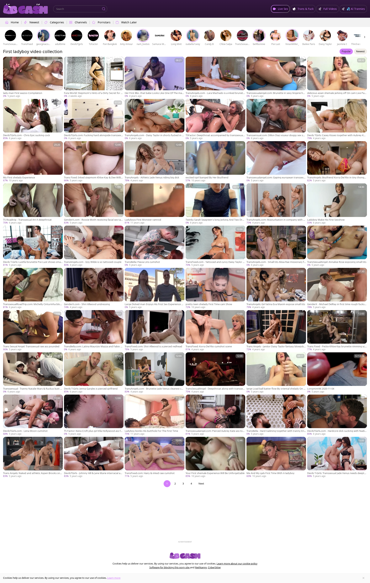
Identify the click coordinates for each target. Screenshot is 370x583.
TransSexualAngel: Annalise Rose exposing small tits (336, 262)
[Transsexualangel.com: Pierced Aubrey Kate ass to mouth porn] (215, 415)
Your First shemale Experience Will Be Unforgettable (215, 473)
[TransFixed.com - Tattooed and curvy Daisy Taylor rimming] (215, 246)
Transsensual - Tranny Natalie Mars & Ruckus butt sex (33, 388)
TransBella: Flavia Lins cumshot (142, 262)
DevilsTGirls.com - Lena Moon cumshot (25, 431)
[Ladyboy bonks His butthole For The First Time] (154, 415)
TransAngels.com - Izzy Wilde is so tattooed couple (92, 262)
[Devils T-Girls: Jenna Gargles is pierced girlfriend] (94, 372)
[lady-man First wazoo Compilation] (33, 77)
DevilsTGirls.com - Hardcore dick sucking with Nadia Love (336, 431)
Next (201, 483)
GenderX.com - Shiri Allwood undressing (87, 304)
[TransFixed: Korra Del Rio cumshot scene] (215, 330)
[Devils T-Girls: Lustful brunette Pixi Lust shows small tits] (33, 246)
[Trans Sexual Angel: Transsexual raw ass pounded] (33, 330)
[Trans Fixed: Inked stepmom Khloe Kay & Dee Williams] (94, 161)
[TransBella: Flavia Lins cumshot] (154, 246)
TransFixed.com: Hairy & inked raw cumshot (150, 473)
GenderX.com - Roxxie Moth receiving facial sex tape (93, 220)
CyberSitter (214, 567)
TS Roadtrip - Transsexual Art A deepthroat (27, 220)
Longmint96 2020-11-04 (320, 388)
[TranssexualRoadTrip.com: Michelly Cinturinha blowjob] (33, 288)
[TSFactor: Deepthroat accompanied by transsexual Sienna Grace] (215, 119)
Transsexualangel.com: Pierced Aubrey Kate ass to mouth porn (214, 431)
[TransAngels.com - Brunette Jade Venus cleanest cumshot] (154, 372)
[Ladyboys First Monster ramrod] (154, 203)
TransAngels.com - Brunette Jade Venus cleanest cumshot (154, 388)
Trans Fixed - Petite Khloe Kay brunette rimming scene (336, 346)
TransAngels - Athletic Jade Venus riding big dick (152, 177)
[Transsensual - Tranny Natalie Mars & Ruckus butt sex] (33, 372)
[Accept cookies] (363, 578)
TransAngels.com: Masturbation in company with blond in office (275, 220)
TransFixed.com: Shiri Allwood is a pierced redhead (153, 346)
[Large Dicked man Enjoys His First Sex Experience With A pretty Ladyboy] (154, 288)
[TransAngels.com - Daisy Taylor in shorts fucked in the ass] (154, 119)
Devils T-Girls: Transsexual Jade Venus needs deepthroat (337, 473)
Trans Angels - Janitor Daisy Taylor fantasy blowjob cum (275, 346)
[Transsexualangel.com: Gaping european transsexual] (276, 161)
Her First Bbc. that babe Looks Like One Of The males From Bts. (154, 93)
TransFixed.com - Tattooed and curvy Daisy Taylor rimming (215, 262)
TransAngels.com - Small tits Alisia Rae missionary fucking (275, 262)
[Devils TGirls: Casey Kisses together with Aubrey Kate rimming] (337, 119)
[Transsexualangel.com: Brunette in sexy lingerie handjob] (276, 77)
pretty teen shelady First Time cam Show (209, 304)
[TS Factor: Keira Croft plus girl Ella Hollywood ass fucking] (94, 415)
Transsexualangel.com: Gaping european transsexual (275, 177)
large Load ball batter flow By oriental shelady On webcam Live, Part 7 (275, 388)
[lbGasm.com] (25, 9)
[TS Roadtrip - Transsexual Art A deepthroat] (33, 203)
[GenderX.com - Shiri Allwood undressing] (94, 288)
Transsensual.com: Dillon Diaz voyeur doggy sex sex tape (276, 135)
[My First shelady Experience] (33, 161)
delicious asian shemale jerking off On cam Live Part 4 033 (336, 93)
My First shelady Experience (19, 177)
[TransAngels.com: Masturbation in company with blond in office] (276, 203)
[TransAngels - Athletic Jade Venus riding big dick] (154, 161)
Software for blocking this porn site (169, 567)
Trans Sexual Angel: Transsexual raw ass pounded (31, 346)
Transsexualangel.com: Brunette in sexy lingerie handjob (276, 93)
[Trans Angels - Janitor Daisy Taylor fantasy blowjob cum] (276, 330)
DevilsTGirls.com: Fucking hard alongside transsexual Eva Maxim (93, 135)
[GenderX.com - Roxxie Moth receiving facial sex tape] (94, 203)
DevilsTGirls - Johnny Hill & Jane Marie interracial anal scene (93, 473)
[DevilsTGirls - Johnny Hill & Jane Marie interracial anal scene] (94, 457)
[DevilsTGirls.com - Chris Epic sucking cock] (33, 119)
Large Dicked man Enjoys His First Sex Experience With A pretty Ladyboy (154, 304)
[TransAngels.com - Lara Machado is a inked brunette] (215, 77)
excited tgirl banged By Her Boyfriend (207, 177)
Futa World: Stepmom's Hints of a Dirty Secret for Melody (93, 93)
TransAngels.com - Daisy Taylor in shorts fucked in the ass (154, 135)
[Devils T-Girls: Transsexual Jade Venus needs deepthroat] (337, 457)
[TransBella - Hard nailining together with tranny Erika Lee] (276, 415)
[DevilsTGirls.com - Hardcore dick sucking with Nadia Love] (337, 415)
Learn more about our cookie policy (237, 563)
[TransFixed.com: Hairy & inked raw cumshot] (154, 457)
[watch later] (8, 61)
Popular (346, 51)
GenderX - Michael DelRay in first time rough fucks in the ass (336, 304)
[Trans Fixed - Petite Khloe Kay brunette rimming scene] (337, 330)
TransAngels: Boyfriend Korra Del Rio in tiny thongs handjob (336, 177)
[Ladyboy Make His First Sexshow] (337, 203)
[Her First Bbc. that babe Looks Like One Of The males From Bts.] (154, 77)
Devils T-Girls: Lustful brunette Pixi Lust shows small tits (32, 262)
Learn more (113, 578)
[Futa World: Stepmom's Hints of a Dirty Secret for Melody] (94, 77)
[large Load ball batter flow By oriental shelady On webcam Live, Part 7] (276, 372)
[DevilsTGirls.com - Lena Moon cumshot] (33, 415)
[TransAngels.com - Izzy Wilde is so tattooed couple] (94, 246)
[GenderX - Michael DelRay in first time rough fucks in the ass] (337, 288)
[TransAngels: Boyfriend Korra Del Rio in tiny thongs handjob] (337, 161)
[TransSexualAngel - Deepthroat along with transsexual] (215, 372)
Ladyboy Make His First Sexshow (326, 220)
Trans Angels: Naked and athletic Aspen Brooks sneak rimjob (33, 473)
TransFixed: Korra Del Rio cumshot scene (209, 346)
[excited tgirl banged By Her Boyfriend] (215, 161)
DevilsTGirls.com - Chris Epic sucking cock (26, 135)
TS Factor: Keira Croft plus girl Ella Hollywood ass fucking (93, 431)
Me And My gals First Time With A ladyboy (270, 473)
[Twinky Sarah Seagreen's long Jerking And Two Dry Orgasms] (215, 203)
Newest (360, 51)
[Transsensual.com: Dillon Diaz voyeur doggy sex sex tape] (276, 119)
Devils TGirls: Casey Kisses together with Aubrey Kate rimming (336, 135)
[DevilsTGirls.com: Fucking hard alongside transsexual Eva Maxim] (94, 119)
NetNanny (201, 567)
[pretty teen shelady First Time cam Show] (215, 288)
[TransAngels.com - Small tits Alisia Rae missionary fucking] (276, 246)
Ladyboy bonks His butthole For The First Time (151, 431)
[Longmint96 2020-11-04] (337, 372)
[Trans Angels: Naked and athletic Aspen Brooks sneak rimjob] (33, 457)
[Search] (103, 9)
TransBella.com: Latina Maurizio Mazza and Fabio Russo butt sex (94, 346)
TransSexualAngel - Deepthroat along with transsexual (215, 388)
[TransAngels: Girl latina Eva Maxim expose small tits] (276, 288)
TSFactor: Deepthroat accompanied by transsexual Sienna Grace (214, 135)
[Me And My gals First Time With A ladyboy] (276, 457)
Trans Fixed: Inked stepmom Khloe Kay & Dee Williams (93, 177)
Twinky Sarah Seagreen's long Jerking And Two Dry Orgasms (215, 220)
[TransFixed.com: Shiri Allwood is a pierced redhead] (154, 330)
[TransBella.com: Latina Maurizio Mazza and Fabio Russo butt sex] (94, 330)
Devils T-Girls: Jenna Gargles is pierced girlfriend (91, 388)
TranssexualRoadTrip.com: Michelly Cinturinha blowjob (32, 304)
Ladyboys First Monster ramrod (143, 220)
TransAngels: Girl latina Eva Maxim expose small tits (275, 304)
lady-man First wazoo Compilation (22, 93)
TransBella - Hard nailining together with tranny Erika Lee (275, 431)
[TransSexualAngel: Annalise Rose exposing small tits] (337, 246)
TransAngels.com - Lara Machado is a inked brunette (215, 93)
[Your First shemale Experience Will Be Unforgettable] (215, 457)
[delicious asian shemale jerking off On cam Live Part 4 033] (337, 77)
